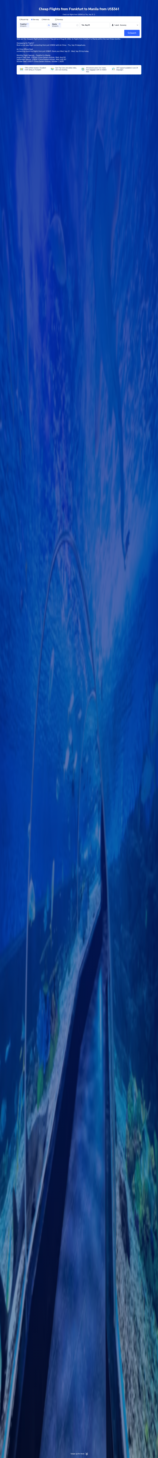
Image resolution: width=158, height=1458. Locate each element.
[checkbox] (59, 19)
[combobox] (30, 25)
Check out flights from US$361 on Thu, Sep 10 (78, 14)
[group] (33, 25)
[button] (140, 3)
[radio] (23, 19)
